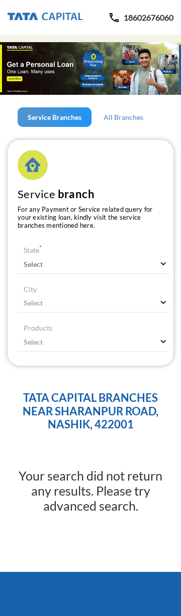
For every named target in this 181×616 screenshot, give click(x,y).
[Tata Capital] (45, 17)
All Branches (123, 117)
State (33, 250)
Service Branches (54, 117)
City (30, 289)
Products (38, 328)
